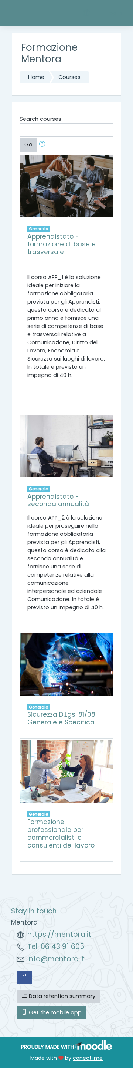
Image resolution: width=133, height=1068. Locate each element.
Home (36, 77)
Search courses (40, 119)
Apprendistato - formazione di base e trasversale (61, 244)
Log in (114, 13)
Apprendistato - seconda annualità (58, 500)
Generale (38, 229)
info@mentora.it (56, 959)
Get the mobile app (54, 1012)
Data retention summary (61, 996)
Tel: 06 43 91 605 (55, 947)
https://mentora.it (59, 934)
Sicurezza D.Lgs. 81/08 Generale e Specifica (61, 718)
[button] (43, 144)
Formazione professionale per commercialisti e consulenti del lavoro (61, 833)
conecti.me (88, 1058)
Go (28, 144)
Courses (69, 77)
